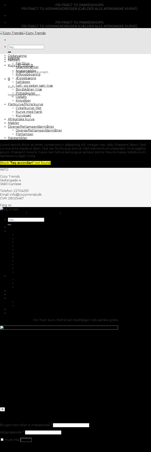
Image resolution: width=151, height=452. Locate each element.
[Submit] (9, 52)
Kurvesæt (23, 115)
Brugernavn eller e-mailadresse (26, 425)
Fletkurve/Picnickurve (25, 104)
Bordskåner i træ (29, 89)
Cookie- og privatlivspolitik (82, 213)
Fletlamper (24, 134)
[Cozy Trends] (23, 33)
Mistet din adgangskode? (19, 447)
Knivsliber (23, 100)
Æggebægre (26, 78)
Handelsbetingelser (43, 213)
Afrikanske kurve (21, 119)
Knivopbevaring (28, 74)
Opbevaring (17, 56)
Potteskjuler (26, 93)
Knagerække (26, 71)
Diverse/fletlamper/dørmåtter (31, 127)
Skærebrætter (27, 67)
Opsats (21, 97)
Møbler (13, 123)
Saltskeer (23, 82)
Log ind (26, 439)
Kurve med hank (29, 112)
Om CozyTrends (12, 213)
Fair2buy (23, 63)
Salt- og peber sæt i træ (34, 86)
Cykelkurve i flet (28, 108)
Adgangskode (12, 432)
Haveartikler (17, 138)
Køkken (14, 59)
